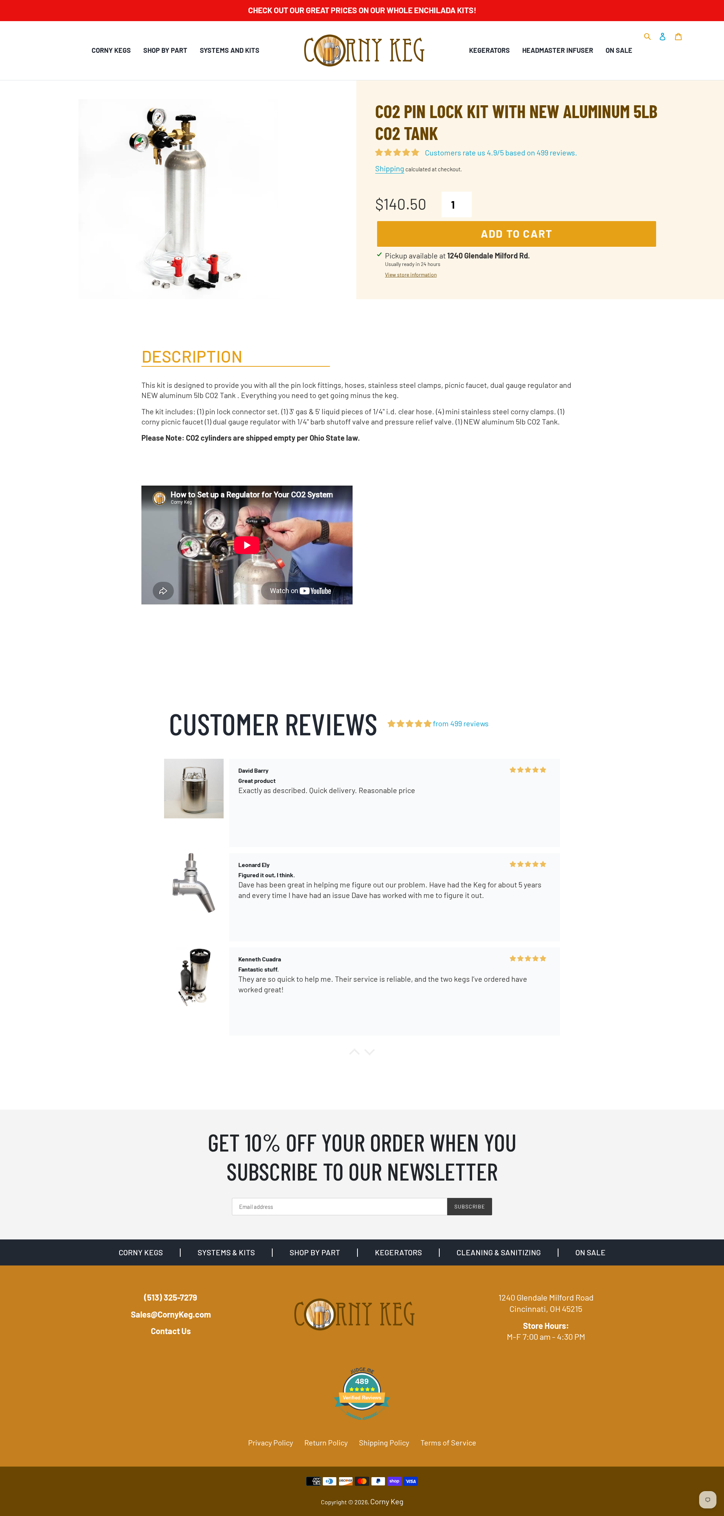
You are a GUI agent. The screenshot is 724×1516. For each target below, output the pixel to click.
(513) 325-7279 (170, 1297)
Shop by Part (165, 50)
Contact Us (171, 1331)
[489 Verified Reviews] (362, 1422)
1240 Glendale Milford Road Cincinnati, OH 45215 (546, 1302)
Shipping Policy (384, 1442)
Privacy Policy (270, 1442)
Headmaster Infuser (557, 50)
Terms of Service (448, 1442)
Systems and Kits (229, 50)
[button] (354, 1054)
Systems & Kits (226, 1252)
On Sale (619, 50)
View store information (411, 274)
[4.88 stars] (409, 723)
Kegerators (489, 50)
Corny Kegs (111, 50)
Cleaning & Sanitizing (499, 1252)
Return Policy (326, 1442)
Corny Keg (386, 1501)
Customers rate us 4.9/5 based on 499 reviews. (501, 152)
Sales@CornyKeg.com (171, 1314)
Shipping (389, 168)
